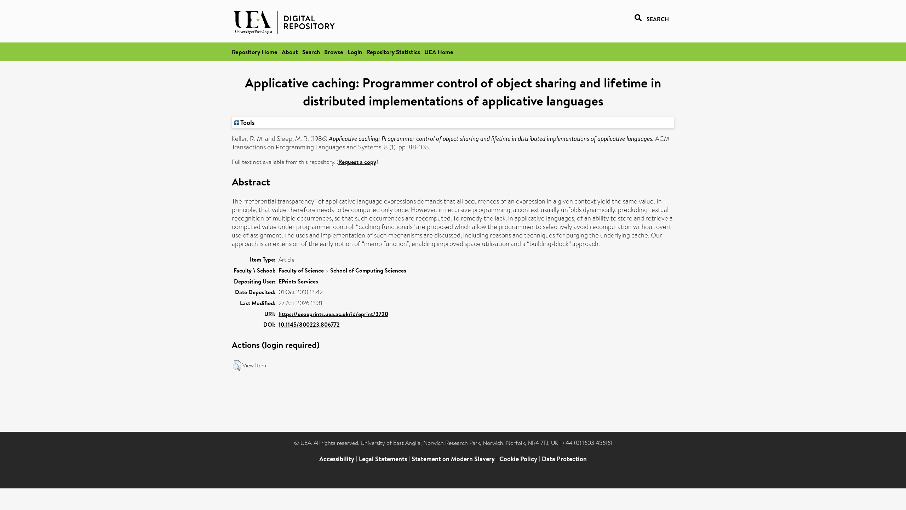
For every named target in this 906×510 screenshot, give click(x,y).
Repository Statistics (393, 52)
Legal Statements (383, 458)
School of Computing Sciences (368, 270)
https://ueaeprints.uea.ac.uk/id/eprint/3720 (333, 314)
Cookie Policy (518, 458)
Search (311, 52)
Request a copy (357, 162)
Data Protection (564, 458)
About (290, 52)
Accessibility (336, 458)
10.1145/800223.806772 (309, 324)
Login (355, 52)
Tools (247, 122)
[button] (237, 365)
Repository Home (254, 52)
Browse (333, 52)
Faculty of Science (301, 270)
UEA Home (438, 52)
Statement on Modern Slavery (453, 458)
